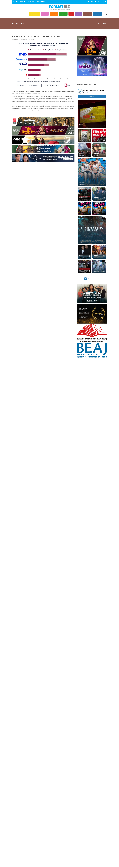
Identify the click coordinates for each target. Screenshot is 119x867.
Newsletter (41, 2)
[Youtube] (95, 2)
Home (15, 2)
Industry (24, 39)
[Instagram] (92, 2)
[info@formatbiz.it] (105, 2)
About (22, 2)
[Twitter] (98, 2)
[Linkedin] (88, 2)
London (32, 39)
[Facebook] (102, 2)
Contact (31, 2)
